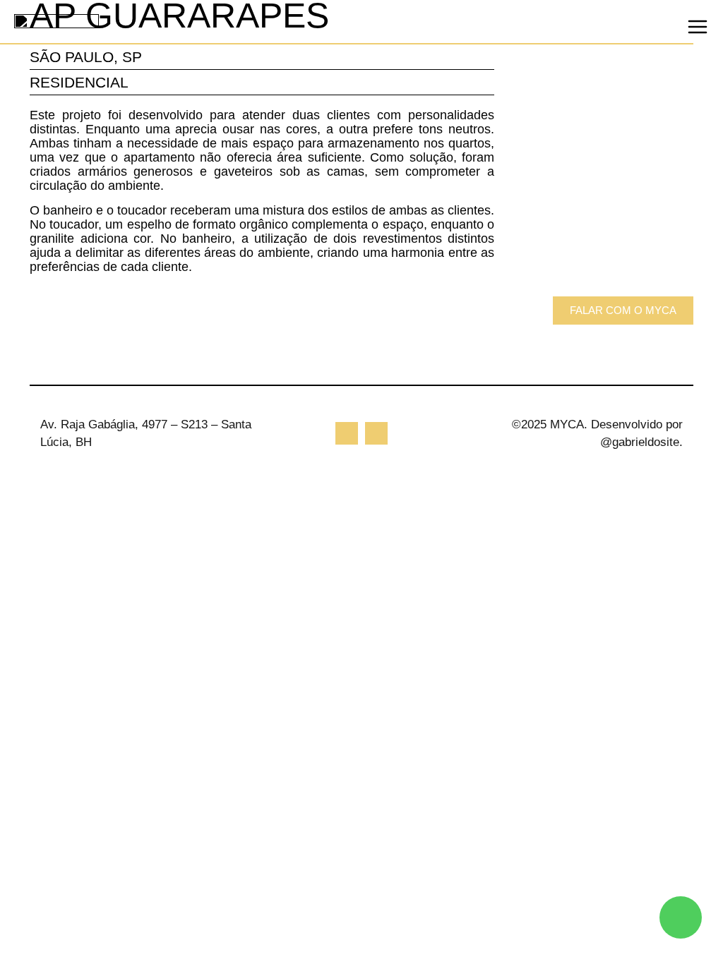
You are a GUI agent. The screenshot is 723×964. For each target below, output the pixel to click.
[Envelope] (376, 433)
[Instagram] (346, 433)
